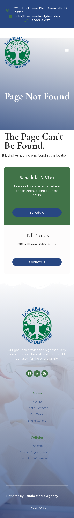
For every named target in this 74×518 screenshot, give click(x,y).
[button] (66, 50)
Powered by (32, 496)
